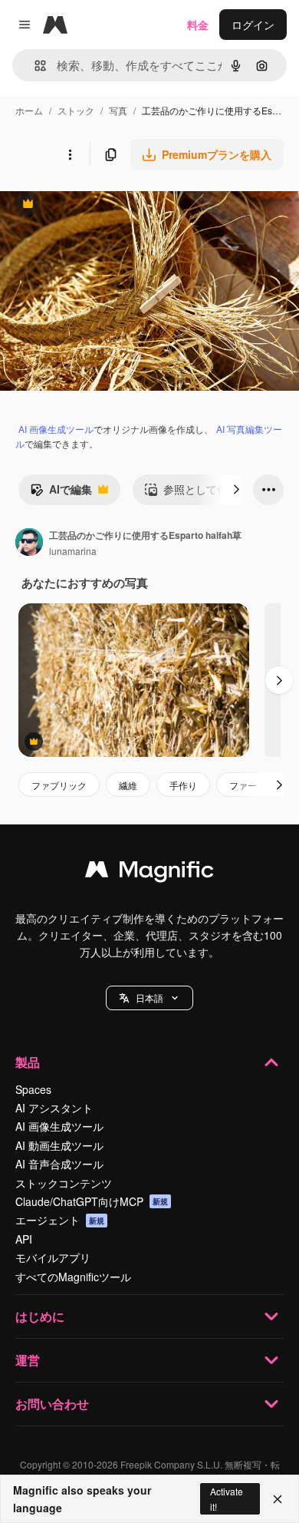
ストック (76, 110)
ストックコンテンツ (63, 1183)
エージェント (59, 1219)
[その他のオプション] (69, 154)
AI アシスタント (54, 1107)
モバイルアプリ (52, 1257)
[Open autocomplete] (34, 65)
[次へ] (236, 489)
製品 (27, 1062)
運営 (27, 1360)
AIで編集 (61, 492)
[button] (149, 998)
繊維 (128, 784)
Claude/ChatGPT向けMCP (91, 1201)
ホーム (29, 110)
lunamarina (73, 550)
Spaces (33, 1089)
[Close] (277, 1499)
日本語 (149, 997)
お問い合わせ (52, 1403)
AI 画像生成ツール (56, 428)
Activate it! (226, 1498)
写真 (118, 110)
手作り (183, 784)
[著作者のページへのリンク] (29, 543)
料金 (198, 24)
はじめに (39, 1316)
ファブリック (59, 784)
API (23, 1239)
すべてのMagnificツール (73, 1276)
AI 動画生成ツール (59, 1145)
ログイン (253, 24)
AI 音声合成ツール (59, 1163)
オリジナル (105, 205)
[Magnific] (149, 872)
